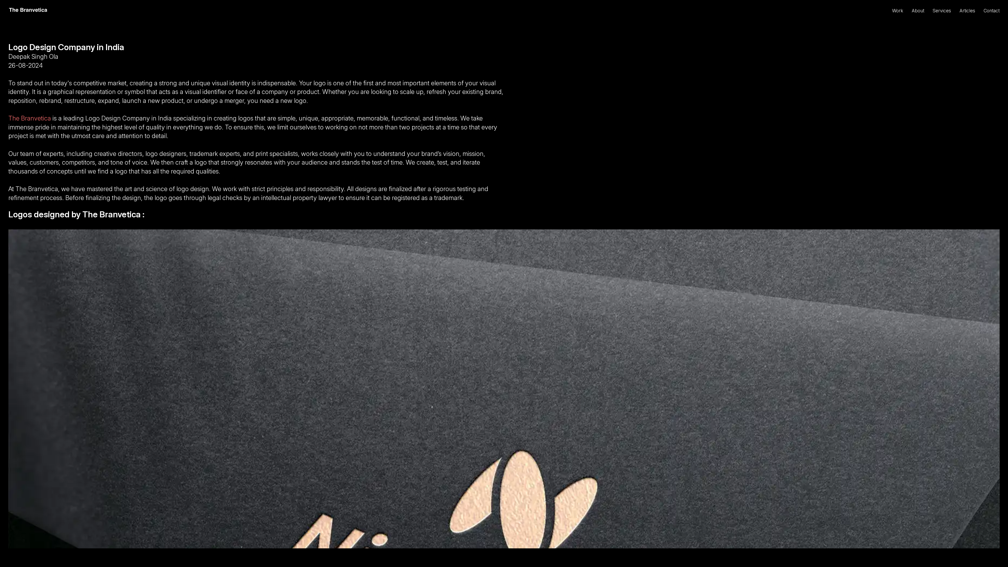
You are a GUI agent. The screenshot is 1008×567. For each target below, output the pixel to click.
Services (942, 10)
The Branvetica (29, 118)
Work (897, 10)
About (918, 10)
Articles (967, 10)
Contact (992, 10)
